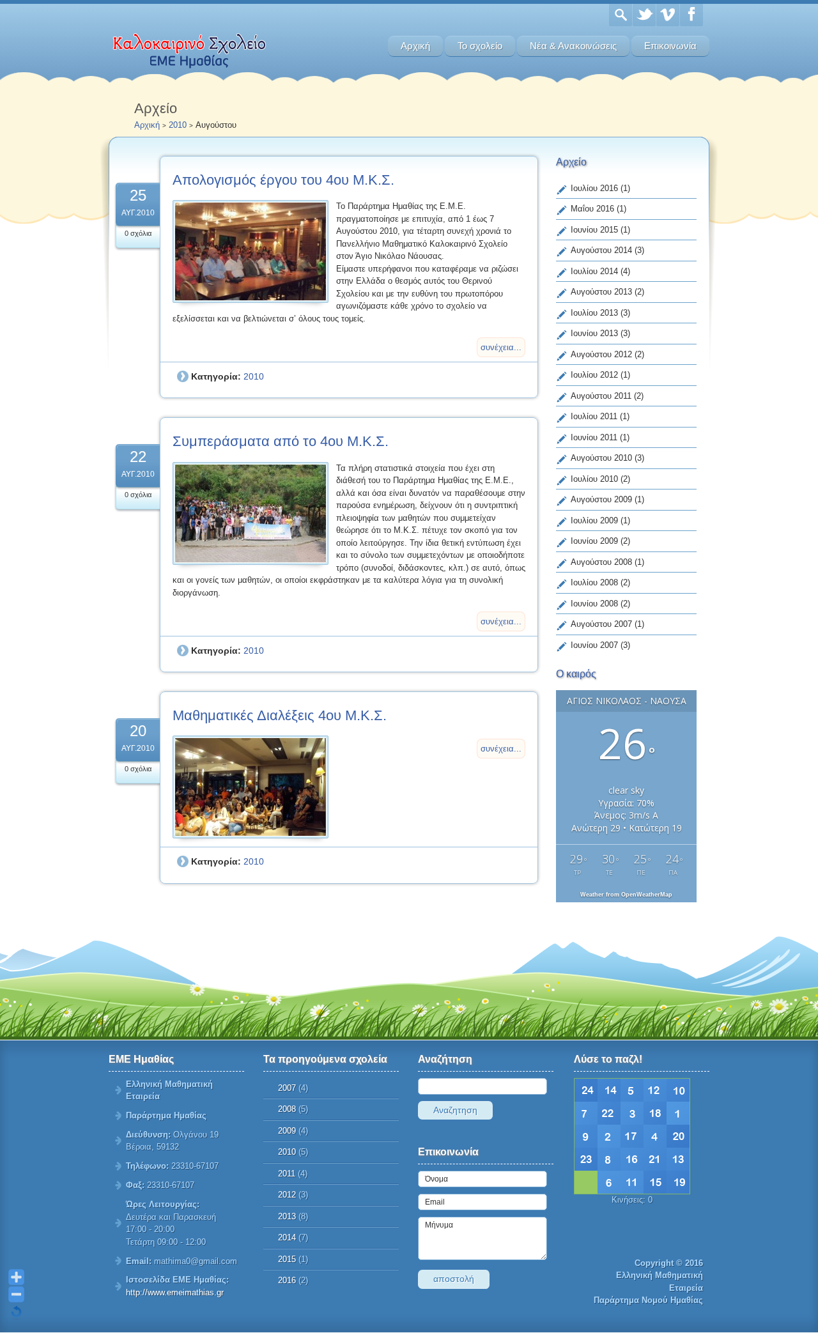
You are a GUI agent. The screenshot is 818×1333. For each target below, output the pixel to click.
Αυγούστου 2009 (601, 499)
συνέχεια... (501, 347)
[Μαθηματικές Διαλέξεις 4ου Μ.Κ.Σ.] (250, 786)
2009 (287, 1131)
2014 (287, 1237)
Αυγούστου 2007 (601, 624)
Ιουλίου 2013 (594, 313)
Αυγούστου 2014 (601, 250)
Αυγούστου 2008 (601, 562)
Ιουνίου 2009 (594, 541)
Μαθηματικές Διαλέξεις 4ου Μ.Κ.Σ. (280, 715)
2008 (287, 1109)
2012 (287, 1194)
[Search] (620, 15)
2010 (178, 125)
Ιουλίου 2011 (594, 416)
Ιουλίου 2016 (594, 188)
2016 (287, 1280)
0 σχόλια (138, 233)
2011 (286, 1173)
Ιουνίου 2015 (594, 230)
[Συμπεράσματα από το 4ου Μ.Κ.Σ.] (250, 513)
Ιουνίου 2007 (594, 645)
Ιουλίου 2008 (594, 582)
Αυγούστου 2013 (601, 292)
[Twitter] (644, 15)
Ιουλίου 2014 (594, 271)
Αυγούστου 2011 (601, 396)
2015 (287, 1259)
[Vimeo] (667, 15)
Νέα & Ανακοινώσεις (573, 45)
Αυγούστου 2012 (601, 354)
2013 (287, 1216)
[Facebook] (691, 15)
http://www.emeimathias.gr (175, 1292)
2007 (287, 1088)
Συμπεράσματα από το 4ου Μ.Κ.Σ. (281, 441)
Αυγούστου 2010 (601, 458)
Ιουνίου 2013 (594, 333)
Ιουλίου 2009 (594, 520)
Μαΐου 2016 (592, 208)
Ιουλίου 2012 (594, 375)
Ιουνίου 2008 (594, 603)
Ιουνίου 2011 (594, 437)
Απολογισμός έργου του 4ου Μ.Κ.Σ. (283, 180)
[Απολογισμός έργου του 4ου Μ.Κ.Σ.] (250, 251)
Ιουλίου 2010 (594, 479)
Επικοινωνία (670, 45)
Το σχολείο (480, 45)
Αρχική (415, 45)
